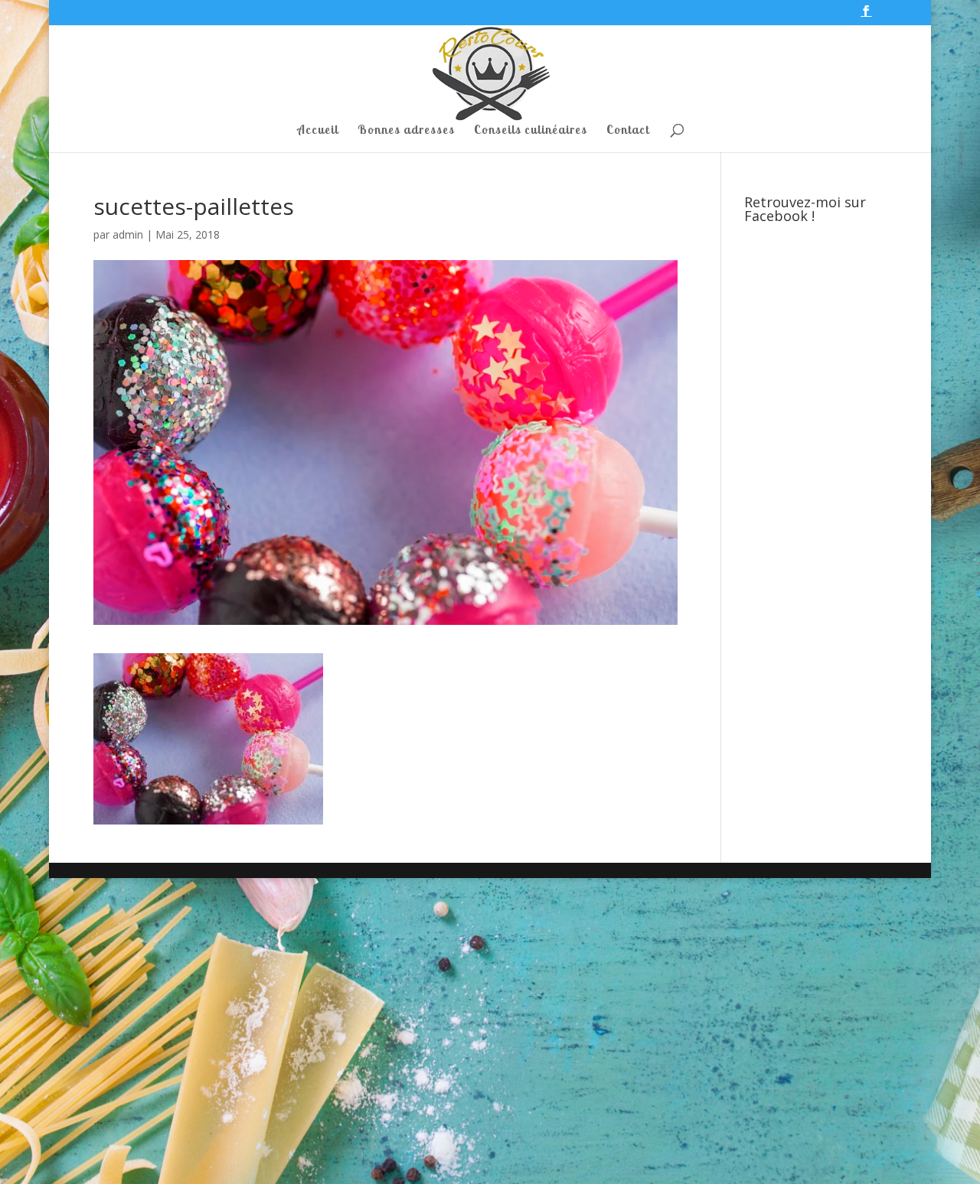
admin (128, 234)
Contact (627, 130)
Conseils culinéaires (530, 130)
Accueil (317, 130)
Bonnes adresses (406, 130)
